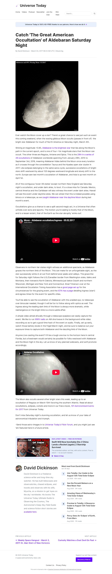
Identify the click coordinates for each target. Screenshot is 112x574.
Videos (24, 12)
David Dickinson (24, 51)
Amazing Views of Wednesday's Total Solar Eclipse (81, 494)
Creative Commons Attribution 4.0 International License (64, 569)
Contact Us (50, 565)
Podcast (32, 12)
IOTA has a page (65, 291)
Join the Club (49, 13)
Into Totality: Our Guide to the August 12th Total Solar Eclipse (80, 474)
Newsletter (41, 12)
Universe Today (33, 5)
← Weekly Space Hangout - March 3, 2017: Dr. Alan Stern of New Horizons (33, 541)
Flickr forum (59, 424)
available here (30, 512)
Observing (59, 51)
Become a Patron (84, 559)
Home (18, 12)
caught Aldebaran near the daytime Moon (61, 197)
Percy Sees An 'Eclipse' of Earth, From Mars (81, 517)
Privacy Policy (61, 565)
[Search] (94, 14)
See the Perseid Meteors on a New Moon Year (80, 484)
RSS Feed (57, 13)
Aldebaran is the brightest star (56, 148)
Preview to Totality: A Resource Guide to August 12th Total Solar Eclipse (81, 505)
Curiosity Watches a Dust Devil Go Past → (77, 540)
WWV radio (40, 319)
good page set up (71, 287)
